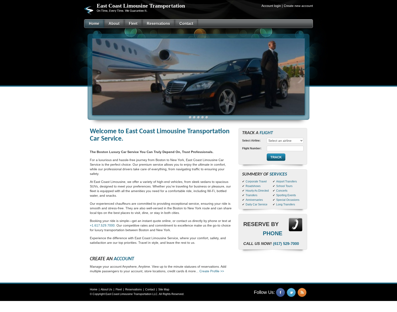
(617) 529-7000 (286, 243)
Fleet (119, 289)
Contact (150, 289)
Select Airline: (251, 140)
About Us (106, 289)
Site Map (163, 289)
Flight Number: (251, 148)
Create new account (298, 6)
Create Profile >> (211, 271)
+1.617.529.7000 (102, 225)
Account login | (272, 6)
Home (93, 289)
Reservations (133, 289)
